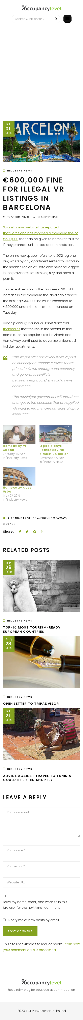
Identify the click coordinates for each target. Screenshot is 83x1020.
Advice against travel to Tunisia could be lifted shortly (37, 778)
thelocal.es (11, 329)
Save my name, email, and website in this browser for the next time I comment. (35, 905)
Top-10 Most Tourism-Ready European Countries (32, 629)
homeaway (57, 518)
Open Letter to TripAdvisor (31, 703)
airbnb (13, 518)
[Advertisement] (41, 69)
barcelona (30, 518)
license (9, 524)
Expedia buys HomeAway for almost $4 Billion (54, 450)
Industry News (19, 170)
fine (43, 518)
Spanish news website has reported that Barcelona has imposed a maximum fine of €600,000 (40, 233)
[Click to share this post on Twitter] (27, 531)
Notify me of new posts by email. (33, 920)
